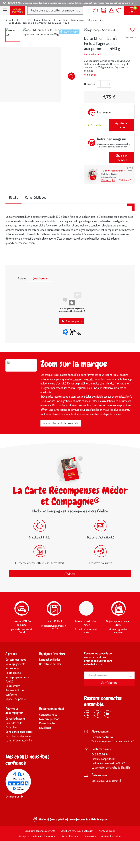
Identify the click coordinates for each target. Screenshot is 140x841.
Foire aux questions (49, 719)
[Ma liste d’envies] (118, 10)
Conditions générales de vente (40, 830)
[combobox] (52, 10)
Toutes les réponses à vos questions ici (111, 741)
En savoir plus (108, 180)
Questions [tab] (40, 278)
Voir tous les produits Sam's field (61, 423)
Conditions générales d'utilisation (77, 830)
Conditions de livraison (18, 736)
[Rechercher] (78, 10)
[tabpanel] (70, 230)
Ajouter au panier (122, 125)
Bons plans (11, 727)
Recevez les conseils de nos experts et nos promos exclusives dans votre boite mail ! (98, 659)
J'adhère (70, 574)
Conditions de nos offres (18, 731)
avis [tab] (22, 278)
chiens (76, 379)
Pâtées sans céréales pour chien (87, 19)
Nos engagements (15, 664)
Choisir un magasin (121, 157)
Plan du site (90, 836)
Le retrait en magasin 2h (18, 740)
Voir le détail (90, 74)
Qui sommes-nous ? (16, 659)
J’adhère (123, 180)
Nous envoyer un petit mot (105, 780)
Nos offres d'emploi (50, 664)
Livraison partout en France (86, 623)
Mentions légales (107, 830)
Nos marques (12, 686)
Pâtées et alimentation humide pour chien (46, 19)
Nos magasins (13, 672)
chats (90, 379)
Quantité (89, 84)
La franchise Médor (49, 659)
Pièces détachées (70, 836)
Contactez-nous (48, 714)
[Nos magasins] (103, 10)
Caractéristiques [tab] (35, 197)
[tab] (13, 198)
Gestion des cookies (111, 836)
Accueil (9, 19)
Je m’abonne (109, 682)
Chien (19, 19)
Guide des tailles (14, 723)
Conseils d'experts (15, 718)
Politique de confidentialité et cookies (37, 836)
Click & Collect (54, 621)
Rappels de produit (15, 699)
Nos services (12, 668)
